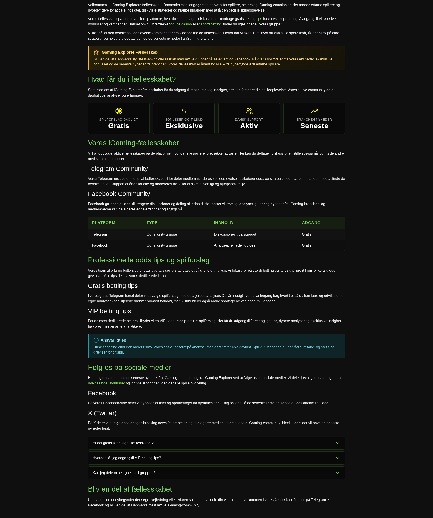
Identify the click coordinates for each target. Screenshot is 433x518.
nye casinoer (98, 383)
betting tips (253, 19)
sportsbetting (211, 24)
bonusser (117, 383)
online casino (181, 24)
